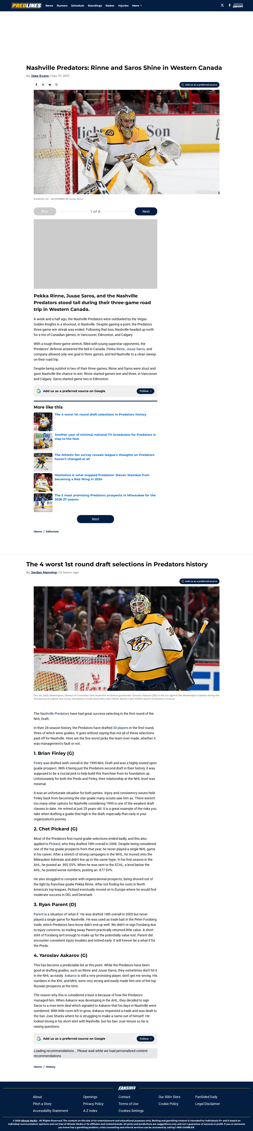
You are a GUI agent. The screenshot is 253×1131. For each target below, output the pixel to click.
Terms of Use (128, 1104)
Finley (38, 763)
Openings (90, 1097)
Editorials (52, 531)
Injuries (123, 5)
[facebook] (230, 5)
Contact (124, 1097)
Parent (39, 914)
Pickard (54, 844)
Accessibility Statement (50, 1111)
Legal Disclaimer (207, 1104)
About (37, 1097)
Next (146, 211)
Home (38, 531)
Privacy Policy (93, 1104)
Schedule (77, 5)
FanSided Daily (206, 1097)
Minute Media (29, 1120)
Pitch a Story (42, 1104)
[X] (222, 5)
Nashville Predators (54, 714)
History (50, 1066)
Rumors (62, 5)
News (49, 5)
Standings (95, 5)
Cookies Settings (131, 1111)
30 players (120, 728)
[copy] (56, 84)
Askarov (71, 976)
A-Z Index (90, 1111)
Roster (110, 5)
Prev (45, 211)
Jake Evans (40, 76)
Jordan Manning (44, 572)
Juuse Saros (135, 349)
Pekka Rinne (116, 349)
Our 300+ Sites (169, 1097)
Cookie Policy (168, 1104)
